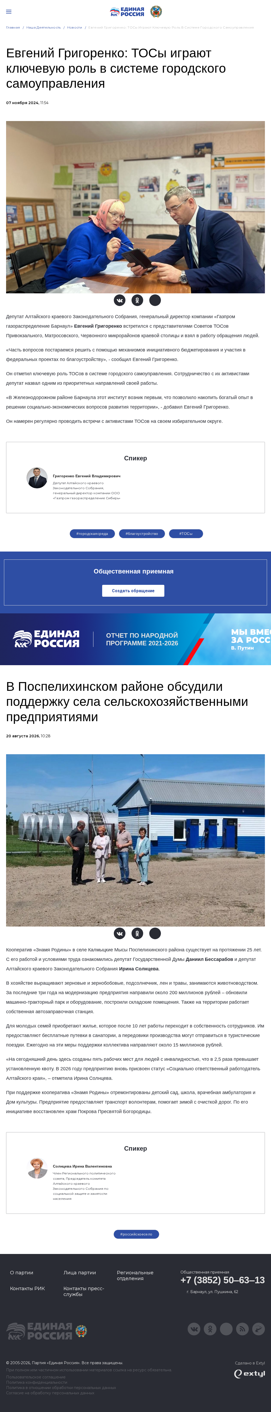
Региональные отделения (135, 1275)
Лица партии (80, 1273)
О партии (21, 1273)
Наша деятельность (43, 27)
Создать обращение (133, 590)
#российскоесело (136, 1234)
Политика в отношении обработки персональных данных (61, 1388)
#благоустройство (142, 533)
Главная (13, 27)
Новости (74, 27)
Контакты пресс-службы (84, 1291)
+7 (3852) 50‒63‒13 (222, 1280)
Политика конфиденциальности (36, 1382)
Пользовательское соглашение (36, 1377)
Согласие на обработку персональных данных (50, 1393)
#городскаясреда (92, 533)
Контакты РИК (27, 1288)
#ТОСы (185, 533)
